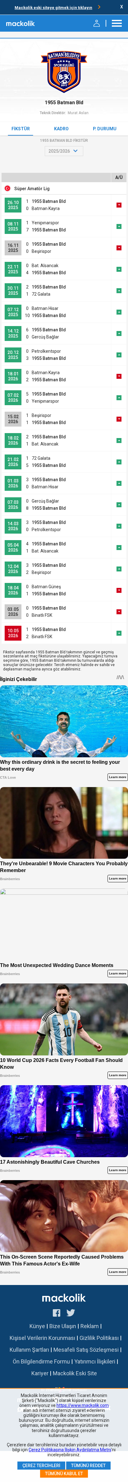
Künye (37, 1326)
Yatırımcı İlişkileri (94, 1361)
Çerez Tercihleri (41, 1465)
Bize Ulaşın (62, 1326)
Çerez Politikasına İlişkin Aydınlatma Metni (70, 1449)
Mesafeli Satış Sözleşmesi (86, 1349)
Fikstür (20, 128)
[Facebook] (56, 1314)
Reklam (89, 1326)
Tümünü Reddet (88, 1465)
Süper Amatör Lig (32, 188)
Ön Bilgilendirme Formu (41, 1361)
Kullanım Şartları (29, 1349)
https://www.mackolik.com (83, 1405)
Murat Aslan (78, 113)
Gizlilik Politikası (99, 1338)
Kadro (61, 128)
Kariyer (39, 1373)
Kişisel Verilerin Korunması (42, 1338)
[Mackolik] (21, 23)
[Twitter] (70, 1314)
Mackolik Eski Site (75, 1373)
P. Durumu (105, 128)
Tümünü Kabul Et (64, 1473)
